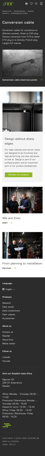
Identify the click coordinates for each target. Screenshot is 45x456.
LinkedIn (6, 357)
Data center (8, 307)
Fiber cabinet (8, 314)
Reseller (6, 336)
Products (6, 11)
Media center (8, 343)
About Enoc (7, 339)
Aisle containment (11, 310)
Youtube (6, 361)
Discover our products (18, 175)
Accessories (19, 11)
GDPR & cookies (10, 441)
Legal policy (9, 444)
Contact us (7, 332)
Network (6, 303)
